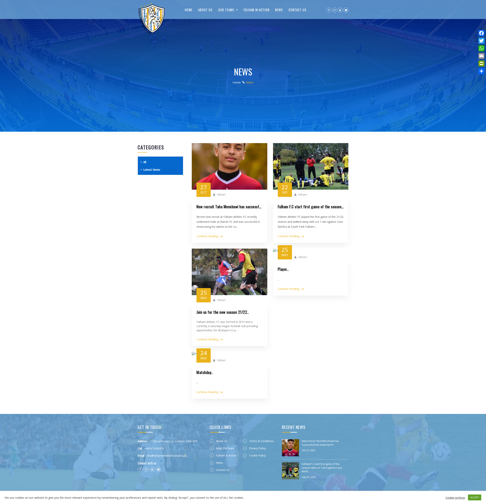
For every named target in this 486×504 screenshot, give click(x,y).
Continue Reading (207, 236)
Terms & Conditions (261, 441)
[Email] (481, 56)
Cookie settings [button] (455, 497)
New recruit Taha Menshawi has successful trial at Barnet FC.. (229, 206)
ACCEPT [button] (474, 497)
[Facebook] (481, 33)
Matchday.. (204, 372)
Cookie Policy (257, 455)
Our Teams (226, 9)
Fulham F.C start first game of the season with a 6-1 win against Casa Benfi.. (311, 206)
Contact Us (297, 9)
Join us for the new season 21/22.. (222, 312)
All (144, 162)
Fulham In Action (256, 9)
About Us (205, 9)
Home (189, 9)
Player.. (283, 269)
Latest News (151, 169)
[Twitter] (481, 40)
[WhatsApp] (481, 48)
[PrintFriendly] (481, 63)
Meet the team (225, 448)
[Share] (481, 71)
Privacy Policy (257, 448)
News (279, 9)
